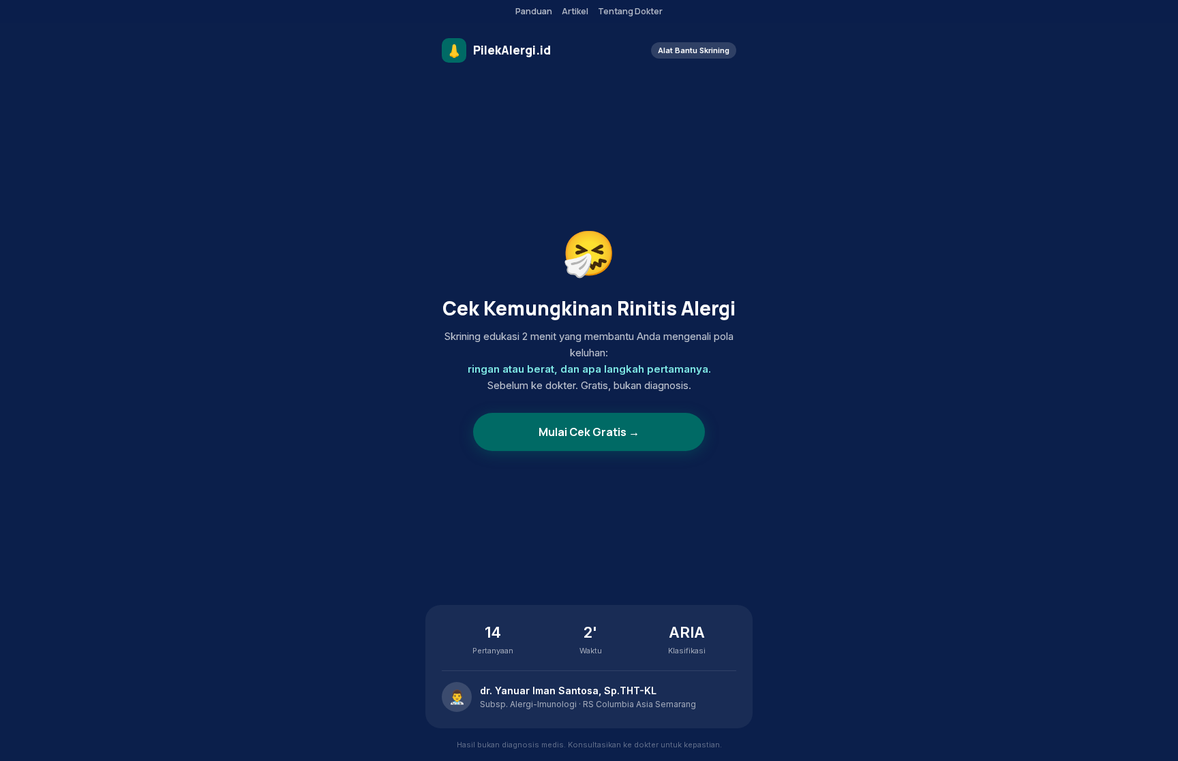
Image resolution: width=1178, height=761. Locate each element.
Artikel (575, 11)
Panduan (533, 11)
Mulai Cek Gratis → (589, 431)
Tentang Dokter (630, 11)
